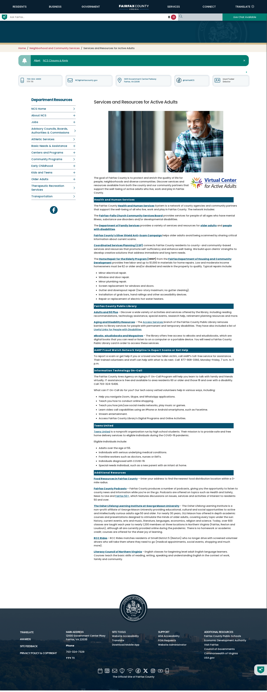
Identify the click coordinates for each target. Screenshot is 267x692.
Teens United (102, 431)
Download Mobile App (125, 645)
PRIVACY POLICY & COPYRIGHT (38, 653)
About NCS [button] (38, 115)
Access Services (153, 322)
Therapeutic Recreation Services (47, 188)
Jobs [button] (34, 122)
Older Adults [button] (39, 179)
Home (22, 48)
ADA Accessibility (169, 636)
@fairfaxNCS (188, 80)
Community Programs (46, 159)
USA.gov (209, 658)
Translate (27, 632)
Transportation (42, 196)
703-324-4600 (34, 79)
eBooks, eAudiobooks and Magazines (118, 335)
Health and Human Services (136, 206)
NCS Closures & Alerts (55, 60)
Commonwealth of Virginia (221, 653)
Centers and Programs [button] (47, 152)
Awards (25, 639)
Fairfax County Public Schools (222, 636)
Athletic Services (42, 139)
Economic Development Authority (225, 640)
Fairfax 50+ (122, 496)
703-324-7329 (75, 652)
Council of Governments (219, 649)
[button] (19, 6)
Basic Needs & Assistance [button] (49, 146)
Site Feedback (29, 646)
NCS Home (38, 109)
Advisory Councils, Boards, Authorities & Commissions (50, 130)
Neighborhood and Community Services (55, 48)
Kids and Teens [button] (41, 172)
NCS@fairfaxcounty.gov (86, 80)
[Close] (244, 61)
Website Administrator (172, 645)
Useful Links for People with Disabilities (118, 329)
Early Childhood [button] (42, 166)
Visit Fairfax (211, 645)
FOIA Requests (167, 640)
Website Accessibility (125, 636)
